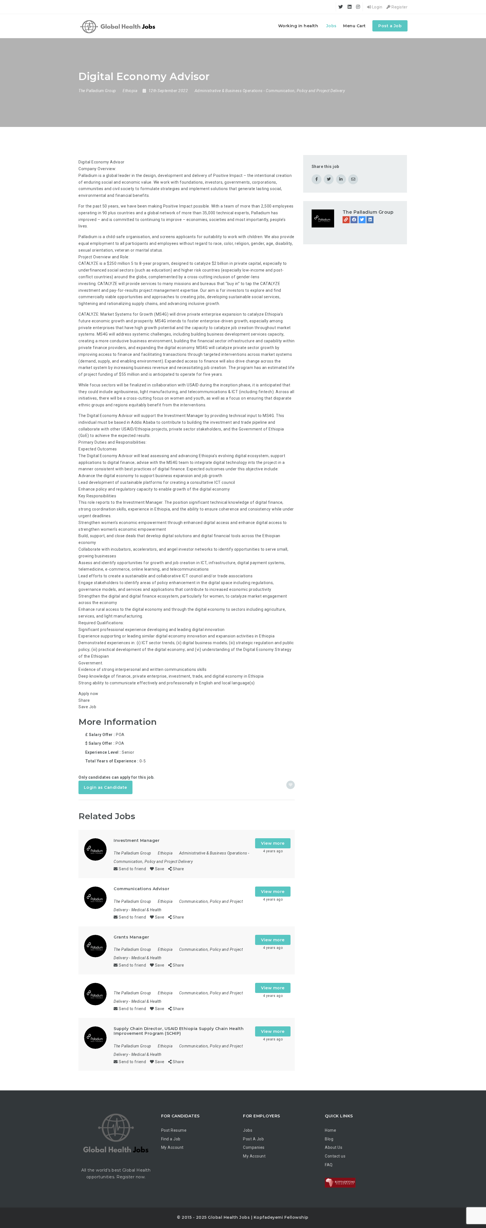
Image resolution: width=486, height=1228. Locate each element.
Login (376, 7)
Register (399, 7)
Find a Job (171, 1139)
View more (273, 843)
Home (330, 1130)
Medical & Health (146, 910)
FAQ (329, 1165)
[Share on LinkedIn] (341, 179)
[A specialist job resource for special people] (118, 26)
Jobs (331, 25)
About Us (333, 1147)
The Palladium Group (368, 212)
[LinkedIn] (370, 219)
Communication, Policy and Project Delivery (305, 90)
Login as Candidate (105, 787)
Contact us (335, 1156)
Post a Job (390, 25)
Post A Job (253, 1139)
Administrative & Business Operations (229, 90)
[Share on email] (353, 179)
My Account (172, 1147)
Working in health (298, 25)
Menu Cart (354, 25)
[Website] (346, 219)
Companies (254, 1147)
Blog (329, 1139)
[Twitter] (362, 219)
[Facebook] (353, 219)
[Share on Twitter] (329, 179)
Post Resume (174, 1130)
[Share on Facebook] (316, 179)
